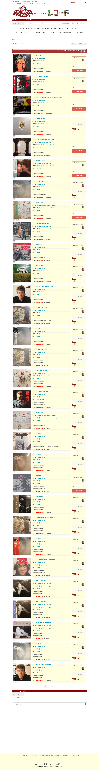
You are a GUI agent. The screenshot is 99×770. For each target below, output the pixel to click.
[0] (71, 2)
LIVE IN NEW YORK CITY (42, 76)
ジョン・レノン (45, 60)
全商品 (13, 39)
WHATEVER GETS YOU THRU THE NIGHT (46, 559)
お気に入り (76, 23)
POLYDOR (39, 147)
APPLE (38, 189)
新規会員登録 (67, 23)
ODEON (38, 126)
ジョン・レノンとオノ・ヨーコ (48, 144)
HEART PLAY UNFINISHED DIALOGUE (45, 139)
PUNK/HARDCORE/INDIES (72, 28)
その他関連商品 (67, 32)
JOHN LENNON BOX (41, 118)
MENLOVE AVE (39, 55)
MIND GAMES (39, 265)
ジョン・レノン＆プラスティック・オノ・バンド (53, 208)
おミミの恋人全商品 (78, 32)
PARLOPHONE (40, 399)
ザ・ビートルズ (45, 376)
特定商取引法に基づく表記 (46, 755)
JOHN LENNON (41, 58)
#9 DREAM (39, 244)
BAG (38, 105)
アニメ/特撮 (37, 32)
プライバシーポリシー (33, 755)
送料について (58, 755)
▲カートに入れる (79, 70)
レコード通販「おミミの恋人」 (49, 764)
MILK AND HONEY (40, 160)
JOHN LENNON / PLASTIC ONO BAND (45, 517)
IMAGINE (38, 328)
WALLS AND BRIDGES (41, 370)
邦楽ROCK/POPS (35, 28)
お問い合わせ (66, 755)
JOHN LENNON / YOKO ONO (44, 142)
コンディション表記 (75, 755)
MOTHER (38, 475)
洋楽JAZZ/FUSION (47, 28)
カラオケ (53, 32)
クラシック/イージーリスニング (23, 32)
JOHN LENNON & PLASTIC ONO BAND (46, 205)
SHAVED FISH (39, 202)
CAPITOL (39, 63)
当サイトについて (22, 755)
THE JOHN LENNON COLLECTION (44, 286)
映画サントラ (45, 32)
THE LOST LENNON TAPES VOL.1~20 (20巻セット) (49, 97)
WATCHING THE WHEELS (42, 223)
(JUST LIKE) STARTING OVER (43, 623)
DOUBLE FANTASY (41, 580)
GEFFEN (38, 231)
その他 (59, 32)
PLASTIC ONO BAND (41, 307)
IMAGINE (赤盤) (40, 181)
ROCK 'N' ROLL (40, 496)
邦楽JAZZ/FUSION (58, 28)
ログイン (84, 23)
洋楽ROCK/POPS (24, 28)
